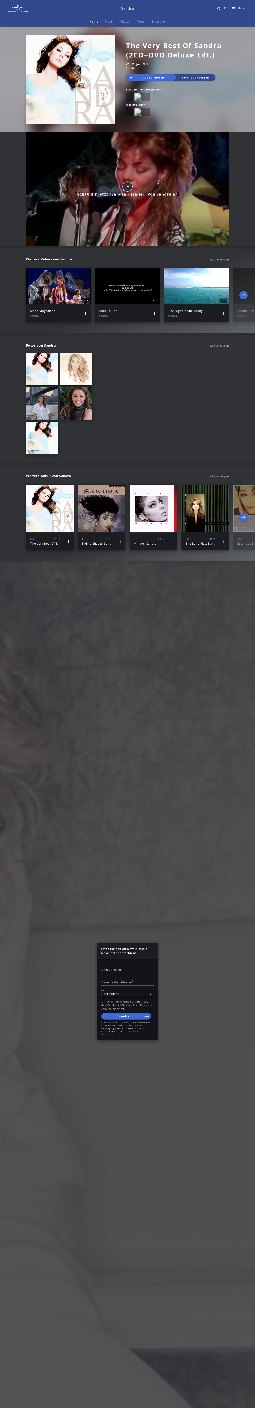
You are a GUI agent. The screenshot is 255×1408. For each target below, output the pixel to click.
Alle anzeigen (219, 259)
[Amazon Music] (138, 97)
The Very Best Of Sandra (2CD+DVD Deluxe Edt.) (174, 50)
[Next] (243, 295)
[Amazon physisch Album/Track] (138, 113)
